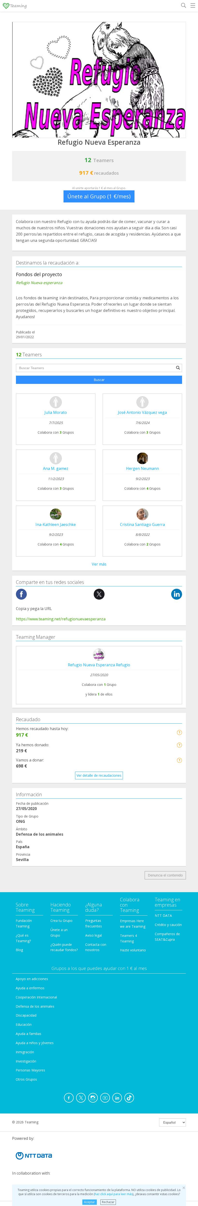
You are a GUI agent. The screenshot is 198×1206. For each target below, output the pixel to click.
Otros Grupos (26, 1079)
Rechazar (108, 1202)
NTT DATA (163, 915)
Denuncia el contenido (165, 875)
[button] (179, 732)
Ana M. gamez (55, 468)
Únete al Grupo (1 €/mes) (99, 196)
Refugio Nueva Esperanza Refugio (99, 665)
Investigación (26, 1061)
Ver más (99, 564)
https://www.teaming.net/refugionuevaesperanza (61, 619)
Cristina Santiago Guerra (142, 524)
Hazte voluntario (133, 950)
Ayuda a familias (28, 1033)
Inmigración (25, 1052)
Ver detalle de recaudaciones (99, 775)
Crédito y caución (168, 924)
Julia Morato (55, 412)
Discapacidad (26, 1015)
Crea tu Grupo (61, 920)
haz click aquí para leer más (114, 1194)
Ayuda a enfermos (30, 988)
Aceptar (89, 1202)
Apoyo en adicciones (32, 978)
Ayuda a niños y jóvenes (35, 1043)
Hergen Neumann (142, 468)
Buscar (99, 379)
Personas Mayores (30, 1070)
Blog (19, 950)
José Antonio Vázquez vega (142, 412)
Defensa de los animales (35, 1006)
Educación (24, 1024)
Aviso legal (93, 935)
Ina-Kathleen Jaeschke (55, 524)
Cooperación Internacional (36, 997)
